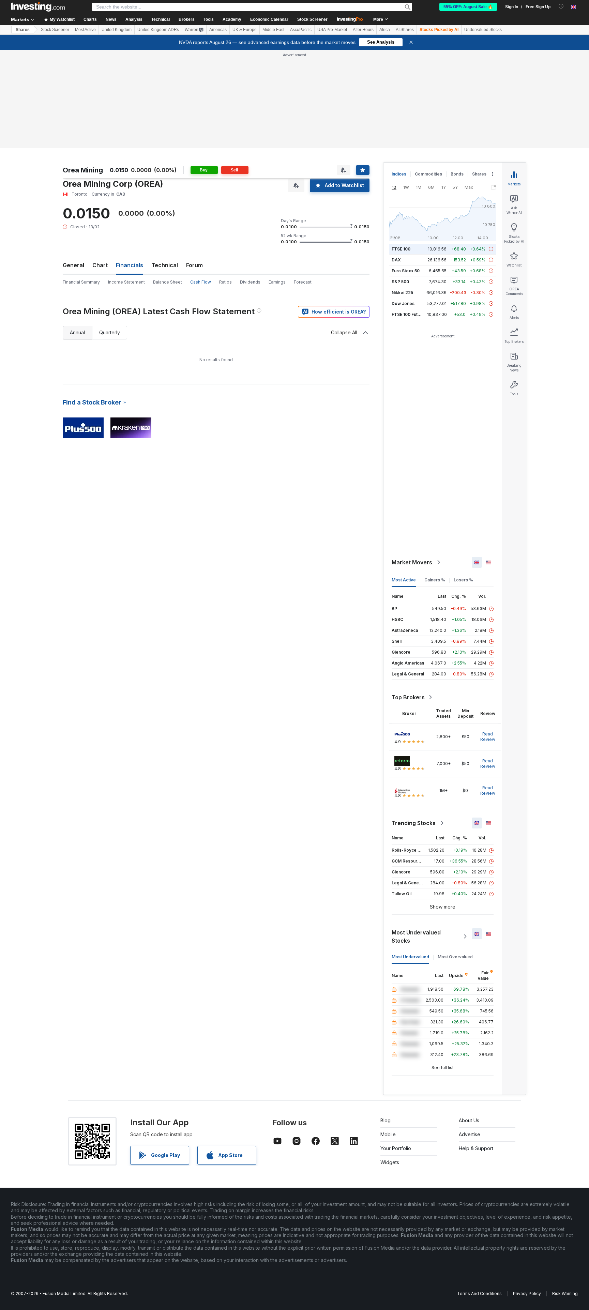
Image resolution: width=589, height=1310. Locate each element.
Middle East (273, 29)
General (73, 265)
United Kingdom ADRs (158, 29)
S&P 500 (400, 281)
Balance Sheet (167, 282)
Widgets (389, 1162)
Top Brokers (408, 697)
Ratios (225, 282)
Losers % (463, 579)
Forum (194, 265)
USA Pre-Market (332, 29)
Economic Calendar (269, 19)
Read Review (487, 736)
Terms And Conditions (479, 1293)
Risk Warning (565, 1293)
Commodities (428, 174)
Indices (399, 174)
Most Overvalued (455, 956)
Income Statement (126, 282)
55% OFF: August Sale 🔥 (468, 6)
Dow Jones (403, 303)
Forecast (303, 282)
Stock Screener (312, 19)
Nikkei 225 (402, 292)
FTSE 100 (401, 249)
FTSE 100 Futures (409, 314)
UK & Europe (244, 29)
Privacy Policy (527, 1293)
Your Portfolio (395, 1148)
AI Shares (405, 29)
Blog (385, 1120)
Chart (100, 265)
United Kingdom (117, 29)
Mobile (388, 1134)
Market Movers (412, 562)
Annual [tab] (77, 332)
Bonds (457, 174)
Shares (23, 29)
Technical (164, 265)
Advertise (469, 1134)
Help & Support (476, 1148)
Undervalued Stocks (483, 29)
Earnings (277, 282)
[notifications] (561, 6)
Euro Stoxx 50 (406, 270)
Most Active (85, 29)
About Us (469, 1120)
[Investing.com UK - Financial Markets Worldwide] (38, 7)
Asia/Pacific (301, 29)
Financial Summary (81, 282)
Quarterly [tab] (109, 332)
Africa (384, 29)
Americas (218, 29)
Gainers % (434, 579)
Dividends (250, 282)
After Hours (363, 29)
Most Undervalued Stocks (416, 936)
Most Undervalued (410, 956)
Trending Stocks (414, 823)
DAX (396, 259)
